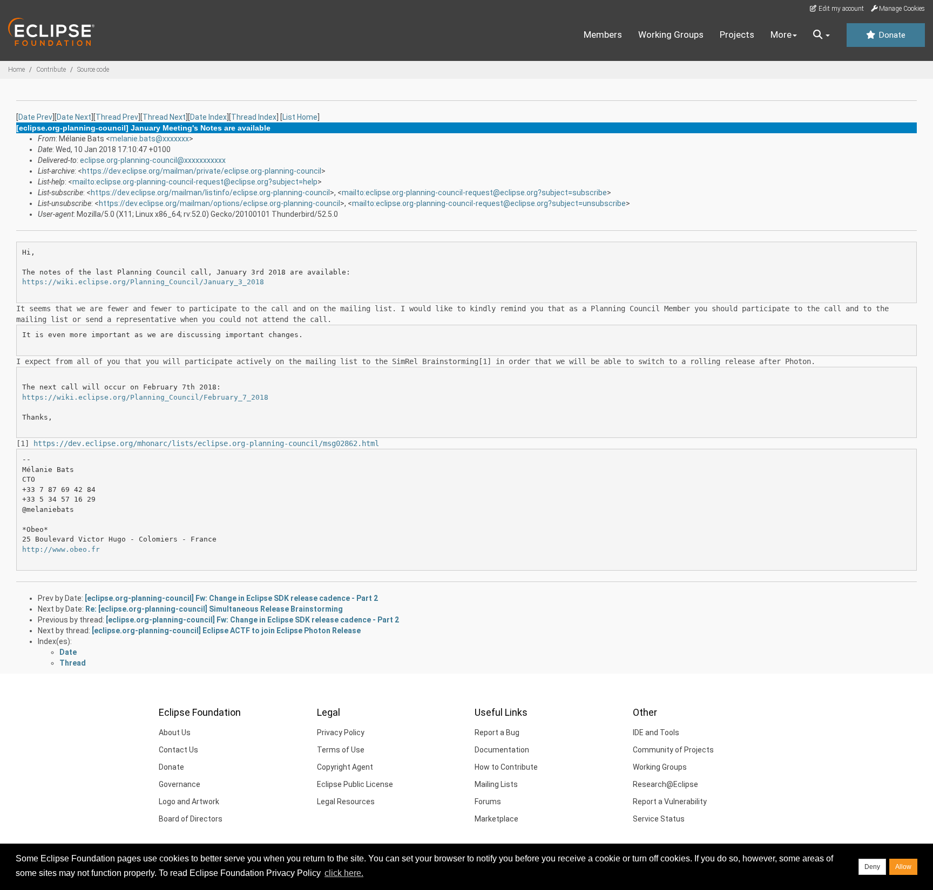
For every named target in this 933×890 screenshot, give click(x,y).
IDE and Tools (656, 732)
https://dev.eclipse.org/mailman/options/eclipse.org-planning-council (219, 203)
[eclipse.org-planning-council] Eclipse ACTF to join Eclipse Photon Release (226, 630)
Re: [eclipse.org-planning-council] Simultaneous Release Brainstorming (214, 609)
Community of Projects (673, 749)
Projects (737, 34)
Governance (179, 784)
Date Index (208, 117)
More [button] (781, 34)
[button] (821, 35)
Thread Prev (117, 117)
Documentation (502, 749)
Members (603, 34)
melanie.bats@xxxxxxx (149, 138)
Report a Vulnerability (670, 801)
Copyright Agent (345, 767)
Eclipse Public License (355, 784)
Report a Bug (497, 732)
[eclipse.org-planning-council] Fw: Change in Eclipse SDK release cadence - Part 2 (231, 598)
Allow (903, 867)
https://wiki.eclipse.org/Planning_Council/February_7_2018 (145, 397)
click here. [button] (343, 873)
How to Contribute (506, 767)
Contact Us (178, 749)
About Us (175, 732)
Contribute (51, 69)
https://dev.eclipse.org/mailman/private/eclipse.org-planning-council (201, 171)
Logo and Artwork (189, 801)
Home (16, 69)
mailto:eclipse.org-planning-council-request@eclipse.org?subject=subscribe (474, 192)
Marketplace (496, 818)
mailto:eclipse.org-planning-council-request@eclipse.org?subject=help (194, 181)
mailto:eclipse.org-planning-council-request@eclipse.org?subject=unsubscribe (489, 203)
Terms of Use (340, 749)
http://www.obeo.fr (61, 549)
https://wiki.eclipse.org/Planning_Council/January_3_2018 (143, 282)
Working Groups (671, 34)
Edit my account (840, 8)
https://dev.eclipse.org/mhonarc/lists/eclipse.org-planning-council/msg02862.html (206, 443)
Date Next (74, 117)
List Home (299, 117)
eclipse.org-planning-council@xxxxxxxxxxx (153, 160)
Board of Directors (190, 818)
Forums (488, 801)
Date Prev (35, 117)
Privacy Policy (340, 732)
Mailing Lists (496, 784)
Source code (93, 69)
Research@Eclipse (665, 784)
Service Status (659, 818)
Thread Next (164, 117)
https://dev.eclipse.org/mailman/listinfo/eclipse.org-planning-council (210, 192)
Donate (890, 35)
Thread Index (253, 117)
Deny (872, 867)
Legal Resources (346, 801)
